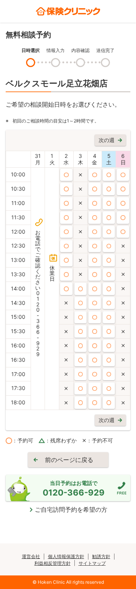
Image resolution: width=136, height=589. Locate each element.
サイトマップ (92, 563)
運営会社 (31, 556)
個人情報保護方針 (66, 556)
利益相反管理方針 (52, 563)
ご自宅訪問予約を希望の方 (71, 509)
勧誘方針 (101, 556)
